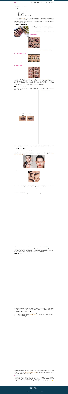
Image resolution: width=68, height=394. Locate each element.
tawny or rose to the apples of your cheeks (31, 372)
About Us (35, 2)
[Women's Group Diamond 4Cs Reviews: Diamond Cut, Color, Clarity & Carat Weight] (15, 2)
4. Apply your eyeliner (20, 12)
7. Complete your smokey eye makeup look (24, 15)
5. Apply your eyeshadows (21, 13)
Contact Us (52, 2)
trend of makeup (23, 18)
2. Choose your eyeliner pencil (21, 10)
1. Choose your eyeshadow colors (22, 9)
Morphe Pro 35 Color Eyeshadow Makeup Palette (43, 79)
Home (31, 2)
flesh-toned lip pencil (33, 314)
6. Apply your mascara (20, 14)
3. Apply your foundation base (22, 11)
